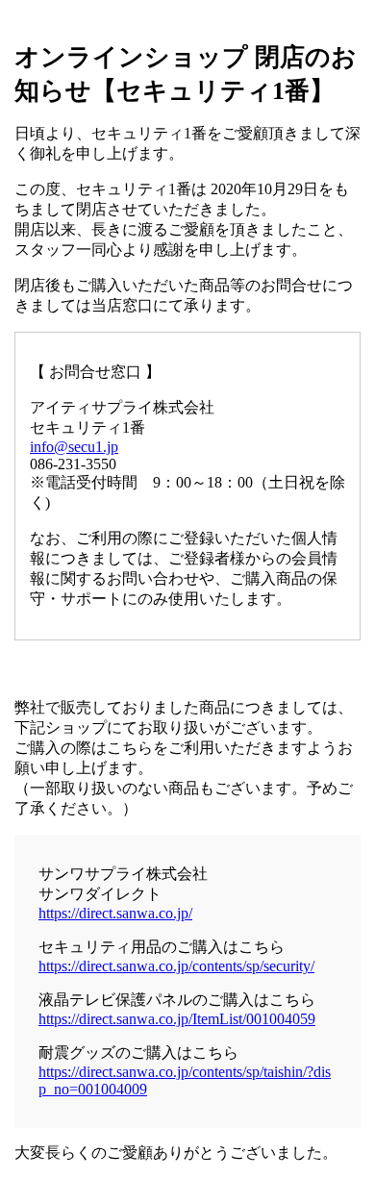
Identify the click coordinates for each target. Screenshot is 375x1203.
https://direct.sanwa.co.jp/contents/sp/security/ (176, 966)
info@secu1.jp (74, 447)
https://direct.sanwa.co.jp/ (115, 913)
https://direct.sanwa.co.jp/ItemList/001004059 (176, 1019)
